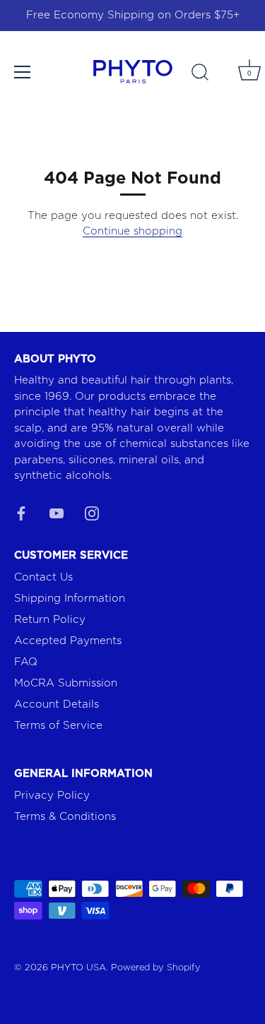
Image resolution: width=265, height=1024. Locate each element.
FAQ (25, 662)
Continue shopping (132, 231)
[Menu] (22, 72)
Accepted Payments (68, 641)
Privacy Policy (52, 795)
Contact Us (43, 577)
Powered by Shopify (156, 967)
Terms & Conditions (65, 816)
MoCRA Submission (65, 683)
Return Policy (50, 619)
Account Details (56, 704)
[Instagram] (92, 513)
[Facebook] (21, 513)
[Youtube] (56, 513)
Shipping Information (69, 598)
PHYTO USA (78, 967)
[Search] (200, 74)
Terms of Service (58, 725)
